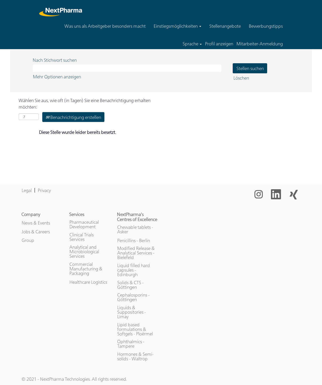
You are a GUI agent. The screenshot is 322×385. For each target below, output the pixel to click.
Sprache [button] (191, 43)
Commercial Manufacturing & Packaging (85, 269)
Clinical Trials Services (81, 237)
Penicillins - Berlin (133, 240)
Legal (27, 190)
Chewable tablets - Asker (135, 229)
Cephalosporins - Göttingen (133, 297)
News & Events (36, 222)
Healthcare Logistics (88, 281)
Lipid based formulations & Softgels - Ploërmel (135, 329)
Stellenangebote (225, 26)
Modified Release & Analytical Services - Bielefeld (136, 253)
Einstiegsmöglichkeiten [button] (176, 26)
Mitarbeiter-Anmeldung (259, 43)
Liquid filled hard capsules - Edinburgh (133, 270)
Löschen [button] (241, 78)
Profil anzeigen (219, 43)
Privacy (44, 190)
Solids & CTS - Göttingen (130, 285)
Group (28, 240)
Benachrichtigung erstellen (75, 117)
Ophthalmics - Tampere (130, 343)
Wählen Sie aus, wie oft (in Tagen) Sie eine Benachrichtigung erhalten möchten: (84, 103)
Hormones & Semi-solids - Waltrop (135, 356)
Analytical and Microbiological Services (84, 251)
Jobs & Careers (36, 231)
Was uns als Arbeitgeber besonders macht (105, 26)
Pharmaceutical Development (84, 224)
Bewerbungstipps (266, 26)
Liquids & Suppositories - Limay (131, 312)
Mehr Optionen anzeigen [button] (57, 76)
